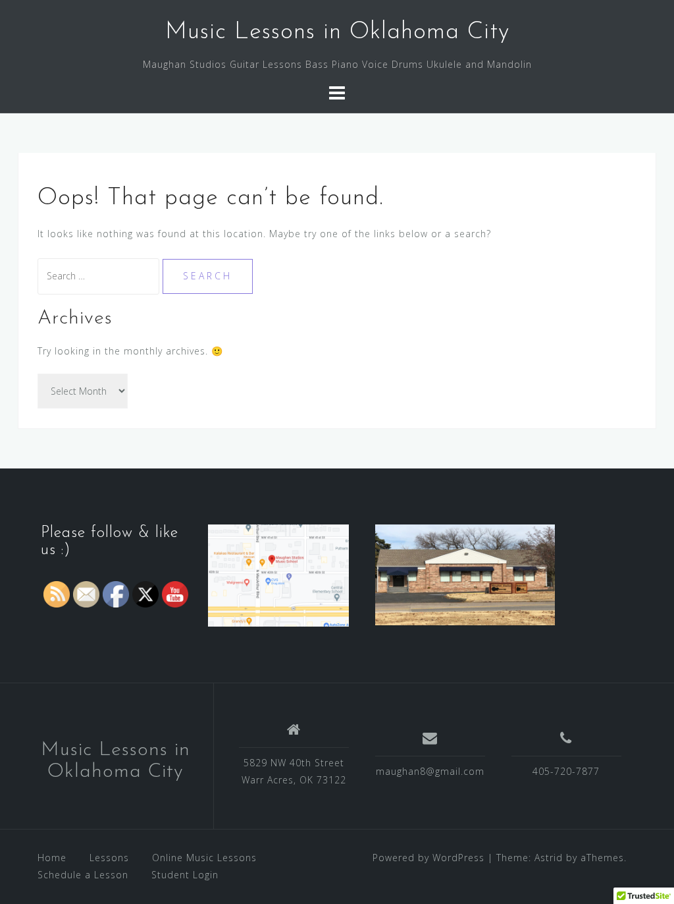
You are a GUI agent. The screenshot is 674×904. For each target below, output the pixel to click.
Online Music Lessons (204, 857)
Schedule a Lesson (83, 874)
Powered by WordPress (428, 857)
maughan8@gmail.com (430, 771)
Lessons (109, 857)
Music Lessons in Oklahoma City (337, 32)
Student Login (185, 874)
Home (52, 857)
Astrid (548, 857)
